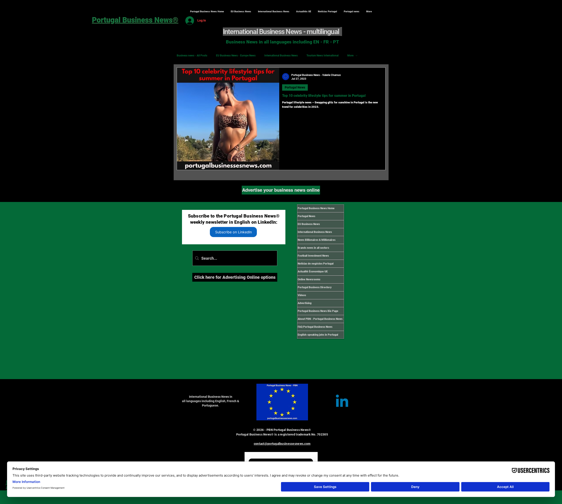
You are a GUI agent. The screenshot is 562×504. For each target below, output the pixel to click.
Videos (302, 295)
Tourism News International (322, 55)
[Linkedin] (342, 402)
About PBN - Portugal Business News (320, 318)
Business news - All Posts (192, 55)
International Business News (281, 55)
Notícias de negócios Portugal (315, 263)
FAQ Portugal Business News (315, 326)
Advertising (305, 303)
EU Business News (309, 224)
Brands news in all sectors (313, 247)
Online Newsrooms (309, 279)
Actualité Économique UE (313, 271)
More (350, 55)
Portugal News (295, 87)
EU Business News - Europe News (236, 55)
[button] (273, 11)
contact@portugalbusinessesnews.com (282, 443)
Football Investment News (313, 255)
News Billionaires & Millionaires (316, 239)
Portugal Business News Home (316, 208)
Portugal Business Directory (314, 287)
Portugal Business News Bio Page (318, 311)
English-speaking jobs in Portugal (318, 334)
